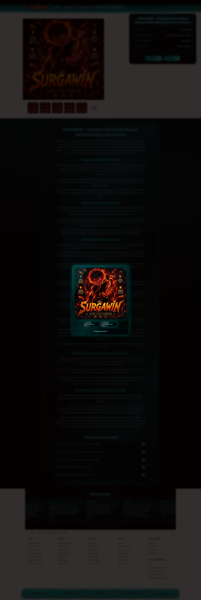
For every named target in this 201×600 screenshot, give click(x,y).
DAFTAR (109, 324)
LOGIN (91, 324)
